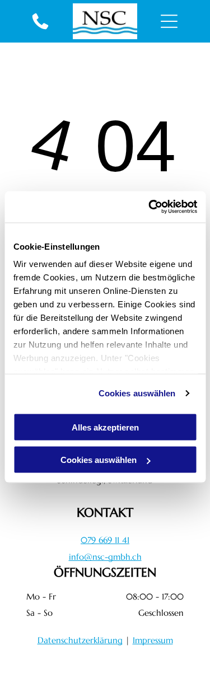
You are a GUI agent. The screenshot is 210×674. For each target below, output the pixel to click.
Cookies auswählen (137, 393)
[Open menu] (169, 21)
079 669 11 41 (105, 540)
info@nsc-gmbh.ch (105, 556)
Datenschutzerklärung (80, 640)
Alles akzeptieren (105, 427)
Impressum (153, 640)
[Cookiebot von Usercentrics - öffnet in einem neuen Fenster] (149, 207)
